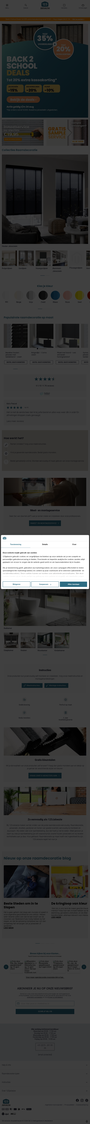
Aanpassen (43, 584)
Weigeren (16, 584)
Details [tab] (45, 544)
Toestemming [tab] (15, 544)
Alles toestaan (73, 584)
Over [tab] (74, 544)
